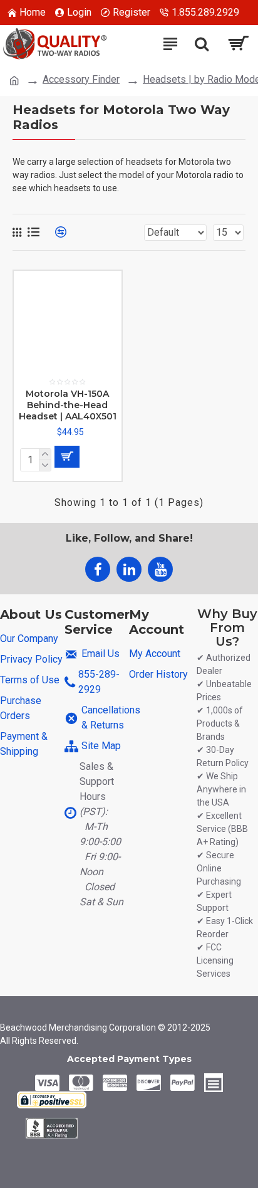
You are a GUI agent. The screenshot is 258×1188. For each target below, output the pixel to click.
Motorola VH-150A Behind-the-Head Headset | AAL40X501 (67, 405)
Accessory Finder (81, 79)
